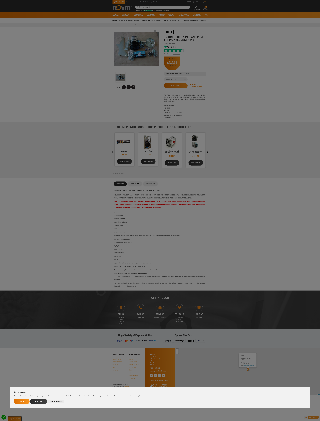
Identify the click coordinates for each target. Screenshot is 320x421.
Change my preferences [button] (55, 401)
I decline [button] (38, 401)
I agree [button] (21, 401)
